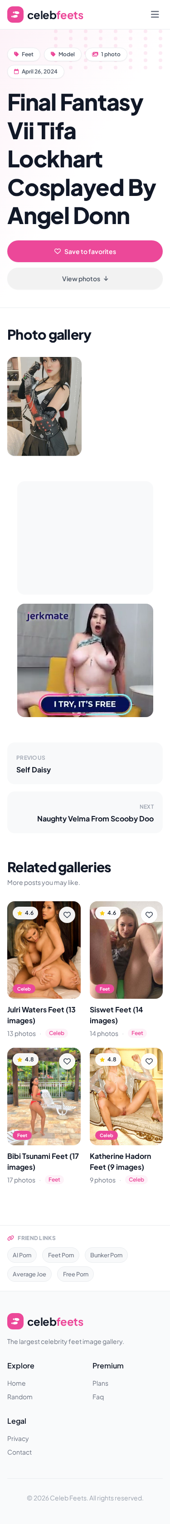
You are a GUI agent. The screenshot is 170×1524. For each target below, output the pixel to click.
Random (20, 1396)
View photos (81, 278)
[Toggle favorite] (67, 915)
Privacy (18, 1438)
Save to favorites (90, 251)
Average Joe (29, 1274)
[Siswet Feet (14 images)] (126, 950)
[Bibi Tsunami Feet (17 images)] (44, 1096)
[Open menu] (155, 14)
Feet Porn (61, 1255)
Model (66, 54)
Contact (19, 1452)
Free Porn (75, 1274)
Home (16, 1383)
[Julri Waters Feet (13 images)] (44, 950)
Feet (28, 54)
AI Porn (22, 1255)
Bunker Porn (106, 1255)
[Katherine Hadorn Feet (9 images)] (126, 1096)
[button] (44, 406)
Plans (100, 1383)
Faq (98, 1396)
